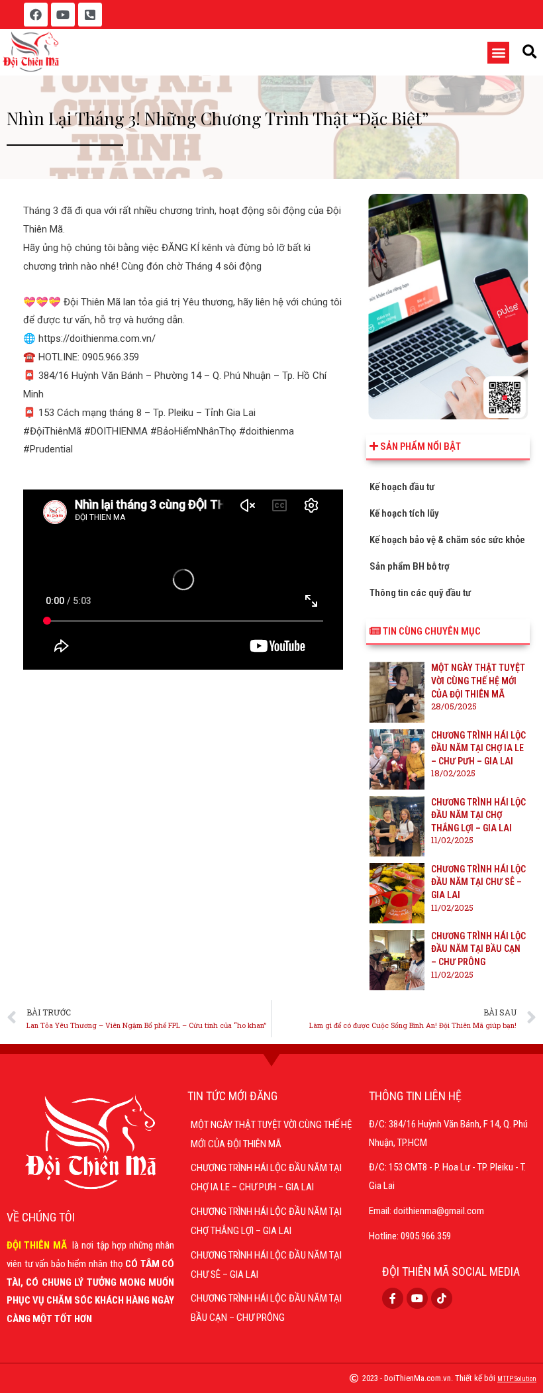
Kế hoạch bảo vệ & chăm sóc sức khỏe (447, 540)
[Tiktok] (441, 1298)
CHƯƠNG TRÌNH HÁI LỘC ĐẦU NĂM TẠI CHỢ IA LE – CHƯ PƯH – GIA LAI (478, 748)
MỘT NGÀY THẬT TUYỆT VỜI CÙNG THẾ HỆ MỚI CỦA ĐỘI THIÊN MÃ (478, 680)
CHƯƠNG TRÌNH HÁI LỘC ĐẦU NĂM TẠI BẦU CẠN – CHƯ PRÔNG (478, 949)
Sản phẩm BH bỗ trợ (410, 566)
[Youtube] (63, 14)
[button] (498, 53)
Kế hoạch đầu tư (402, 487)
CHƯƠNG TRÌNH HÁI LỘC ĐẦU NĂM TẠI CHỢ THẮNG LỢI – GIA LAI (478, 815)
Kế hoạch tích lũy (404, 513)
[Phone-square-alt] (90, 14)
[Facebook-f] (392, 1298)
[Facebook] (36, 14)
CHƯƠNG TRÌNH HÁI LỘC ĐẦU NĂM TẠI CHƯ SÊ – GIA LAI (478, 882)
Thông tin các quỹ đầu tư (420, 593)
